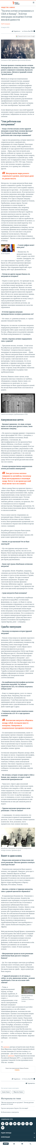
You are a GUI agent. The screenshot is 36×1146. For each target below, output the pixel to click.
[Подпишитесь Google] (2, 1123)
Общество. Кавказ (8, 7)
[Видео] (22, 1144)
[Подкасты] (31, 1123)
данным (6, 1047)
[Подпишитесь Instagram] (23, 1123)
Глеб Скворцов (5, 24)
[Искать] (30, 1144)
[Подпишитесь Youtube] (15, 1123)
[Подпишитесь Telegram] (19, 1123)
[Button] (16, 31)
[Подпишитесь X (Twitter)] (10, 1123)
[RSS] (27, 1123)
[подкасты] (14, 1144)
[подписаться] (2, 1127)
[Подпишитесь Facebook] (6, 1123)
